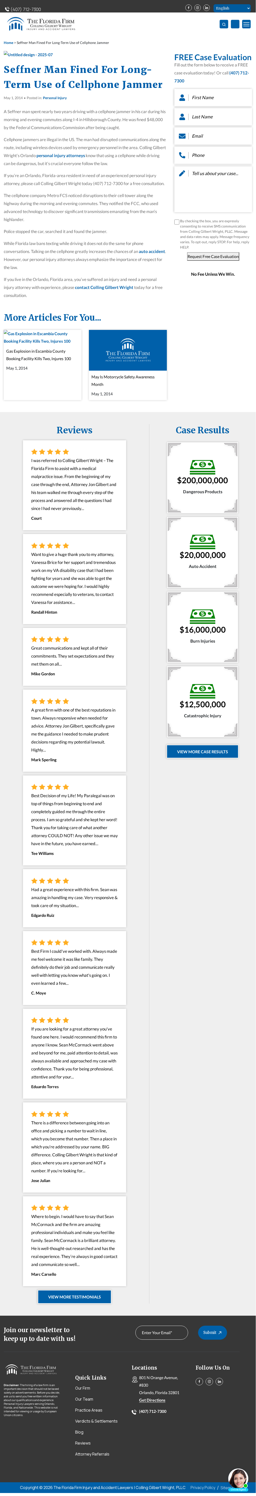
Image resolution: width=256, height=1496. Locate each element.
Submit (210, 1332)
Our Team (84, 1399)
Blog (79, 1432)
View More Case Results (202, 751)
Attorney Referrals (92, 1454)
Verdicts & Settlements (96, 1421)
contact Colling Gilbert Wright (104, 287)
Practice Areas (88, 1410)
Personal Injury (55, 98)
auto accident (152, 251)
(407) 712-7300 (25, 9)
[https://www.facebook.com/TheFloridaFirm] (188, 7)
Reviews (83, 1443)
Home (8, 42)
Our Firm (82, 1388)
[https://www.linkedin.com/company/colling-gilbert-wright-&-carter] (206, 7)
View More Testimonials (74, 1296)
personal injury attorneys (60, 155)
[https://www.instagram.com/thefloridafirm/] (197, 7)
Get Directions (152, 1400)
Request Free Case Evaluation (213, 256)
